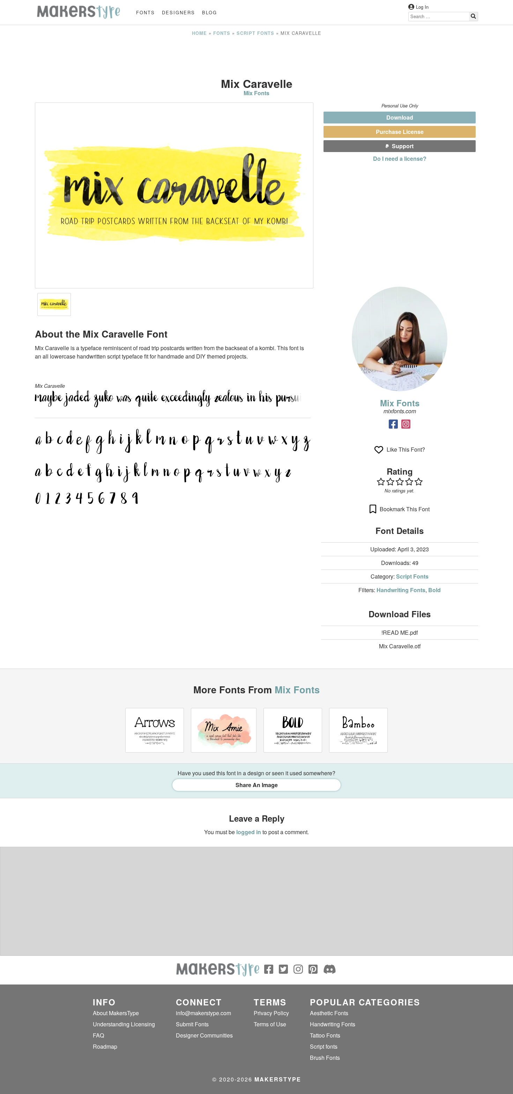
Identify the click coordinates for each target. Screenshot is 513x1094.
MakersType (277, 1079)
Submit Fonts (192, 1024)
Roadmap (105, 1046)
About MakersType (116, 1013)
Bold (434, 590)
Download (399, 117)
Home (199, 33)
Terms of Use (270, 1024)
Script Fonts (255, 33)
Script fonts (323, 1046)
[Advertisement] (256, 57)
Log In (422, 6)
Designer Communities (204, 1035)
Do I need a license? (399, 158)
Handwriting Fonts (401, 590)
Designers (178, 12)
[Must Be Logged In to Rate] (399, 481)
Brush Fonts (325, 1058)
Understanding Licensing (124, 1024)
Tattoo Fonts (325, 1035)
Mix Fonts (256, 93)
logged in (248, 832)
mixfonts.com (400, 411)
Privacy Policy (271, 1013)
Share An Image (257, 785)
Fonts (145, 12)
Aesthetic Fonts (329, 1013)
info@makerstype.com (203, 1013)
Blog (209, 12)
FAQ (98, 1035)
